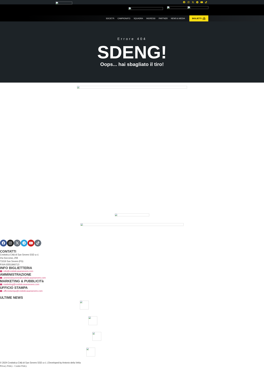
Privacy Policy (6, 366)
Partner (163, 18)
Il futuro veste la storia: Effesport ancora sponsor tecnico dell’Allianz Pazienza (175, 336)
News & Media (178, 18)
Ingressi (150, 18)
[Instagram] (188, 2)
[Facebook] (184, 2)
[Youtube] (202, 2)
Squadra (138, 18)
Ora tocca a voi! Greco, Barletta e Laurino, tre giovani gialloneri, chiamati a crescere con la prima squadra (163, 305)
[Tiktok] (37, 243)
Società (110, 18)
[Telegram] (197, 2)
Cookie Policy (20, 366)
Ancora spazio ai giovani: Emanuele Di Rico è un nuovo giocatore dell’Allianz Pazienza (171, 320)
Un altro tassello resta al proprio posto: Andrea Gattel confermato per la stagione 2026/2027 (169, 352)
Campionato (124, 18)
